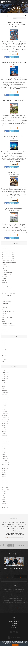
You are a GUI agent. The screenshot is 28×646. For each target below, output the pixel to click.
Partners (14, 621)
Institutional (4, 299)
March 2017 (4, 390)
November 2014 (5, 441)
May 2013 (4, 476)
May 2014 (4, 452)
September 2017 (5, 378)
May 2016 (4, 409)
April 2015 (4, 433)
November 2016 (5, 398)
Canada (3, 342)
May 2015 (4, 431)
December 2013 (5, 462)
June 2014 (4, 450)
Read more (14, 606)
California (4, 264)
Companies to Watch (6, 274)
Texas (3, 327)
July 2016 (4, 405)
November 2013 (5, 464)
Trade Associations (6, 329)
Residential (4, 319)
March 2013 (4, 480)
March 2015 (4, 435)
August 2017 (4, 380)
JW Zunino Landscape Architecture (14, 100)
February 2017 (5, 392)
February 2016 (5, 413)
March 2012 (4, 501)
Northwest (4, 353)
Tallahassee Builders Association (8, 325)
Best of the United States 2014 (8, 252)
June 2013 (4, 474)
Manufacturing (5, 303)
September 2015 (5, 423)
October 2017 (5, 376)
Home (13, 615)
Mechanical (4, 307)
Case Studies (14, 617)
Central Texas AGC (5, 266)
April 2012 (4, 499)
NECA (3, 309)
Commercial (4, 270)
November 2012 (5, 486)
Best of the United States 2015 (8, 254)
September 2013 (5, 468)
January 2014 (4, 460)
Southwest (4, 359)
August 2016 (4, 403)
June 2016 (4, 407)
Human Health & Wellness (7, 295)
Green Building (5, 286)
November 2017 (5, 374)
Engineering (4, 282)
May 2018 (4, 370)
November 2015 (5, 419)
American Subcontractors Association (9, 247)
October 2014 (5, 443)
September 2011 (5, 507)
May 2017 (4, 386)
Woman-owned (5, 331)
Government (4, 284)
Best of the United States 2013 (8, 251)
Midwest (3, 348)
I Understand (15, 645)
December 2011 (5, 505)
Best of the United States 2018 (8, 260)
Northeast (4, 351)
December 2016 (5, 396)
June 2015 (4, 429)
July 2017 (4, 382)
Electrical (4, 280)
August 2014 (4, 446)
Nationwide (4, 349)
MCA (3, 305)
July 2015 (4, 427)
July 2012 (4, 493)
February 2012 (5, 503)
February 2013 (5, 482)
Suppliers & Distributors (7, 323)
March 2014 (4, 456)
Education (4, 278)
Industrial (4, 297)
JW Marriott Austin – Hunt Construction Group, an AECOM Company (14, 24)
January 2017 (4, 394)
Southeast (4, 357)
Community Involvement (7, 272)
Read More (14, 54)
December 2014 (5, 439)
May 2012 (4, 497)
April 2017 (4, 388)
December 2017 (5, 372)
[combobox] (4, 16)
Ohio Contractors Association (8, 311)
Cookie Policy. (25, 643)
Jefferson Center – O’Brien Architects (14, 62)
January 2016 (4, 415)
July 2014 (4, 448)
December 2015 (5, 417)
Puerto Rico (4, 355)
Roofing (3, 321)
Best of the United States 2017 (8, 258)
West (3, 361)
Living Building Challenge (7, 301)
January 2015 (4, 437)
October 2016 (5, 400)
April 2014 (4, 454)
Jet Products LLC (14, 172)
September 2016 (5, 402)
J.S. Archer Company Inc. (14, 209)
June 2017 (4, 384)
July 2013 (4, 472)
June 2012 (4, 495)
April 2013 (4, 478)
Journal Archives (14, 619)
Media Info (14, 625)
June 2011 (4, 509)
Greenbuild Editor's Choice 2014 (8, 288)
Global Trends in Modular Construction (14, 566)
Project (3, 315)
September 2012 (5, 489)
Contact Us (14, 623)
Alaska (3, 340)
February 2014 (5, 458)
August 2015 (4, 425)
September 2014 (5, 445)
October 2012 (5, 487)
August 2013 (4, 470)
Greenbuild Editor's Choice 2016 (8, 292)
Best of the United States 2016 (8, 256)
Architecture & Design (6, 249)
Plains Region (4, 313)
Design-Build (4, 276)
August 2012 (4, 491)
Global (3, 344)
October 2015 (5, 421)
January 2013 (4, 484)
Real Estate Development (7, 317)
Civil (3, 268)
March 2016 (4, 411)
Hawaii (3, 346)
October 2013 (5, 466)
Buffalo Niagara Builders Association (9, 262)
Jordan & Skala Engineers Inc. (14, 136)
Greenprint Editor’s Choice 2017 (8, 293)
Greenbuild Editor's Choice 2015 (8, 290)
